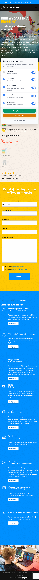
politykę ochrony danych (20, 269)
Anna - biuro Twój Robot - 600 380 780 (18, 2)
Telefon (4, 228)
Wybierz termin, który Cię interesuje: (14, 201)
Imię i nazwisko (7, 210)
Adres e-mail (6, 219)
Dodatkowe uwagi (7, 237)
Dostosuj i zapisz (19, 115)
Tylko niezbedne (19, 120)
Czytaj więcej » (13, 323)
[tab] (19, 153)
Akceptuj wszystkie (19, 111)
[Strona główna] (10, 7)
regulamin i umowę (18, 266)
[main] (19, 278)
